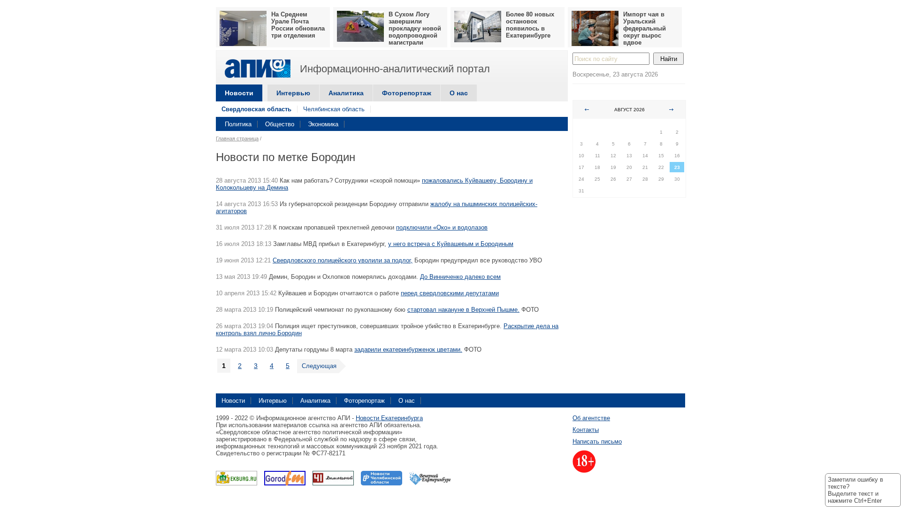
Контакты (586, 429)
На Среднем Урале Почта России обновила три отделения (298, 25)
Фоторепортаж (406, 93)
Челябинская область (334, 109)
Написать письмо (597, 441)
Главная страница (237, 138)
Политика (238, 124)
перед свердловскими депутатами (450, 293)
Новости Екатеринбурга (389, 418)
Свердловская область (256, 109)
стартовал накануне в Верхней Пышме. (463, 309)
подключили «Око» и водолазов (442, 227)
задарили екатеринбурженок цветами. (408, 349)
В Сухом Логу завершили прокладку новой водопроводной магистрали (415, 28)
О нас (459, 93)
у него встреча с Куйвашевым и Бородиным (450, 243)
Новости (239, 93)
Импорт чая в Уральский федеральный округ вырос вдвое (644, 28)
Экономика (323, 124)
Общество (279, 124)
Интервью (293, 93)
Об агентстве (591, 418)
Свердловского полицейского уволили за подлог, (342, 260)
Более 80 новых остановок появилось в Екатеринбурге (530, 25)
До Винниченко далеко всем (460, 276)
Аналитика (346, 93)
